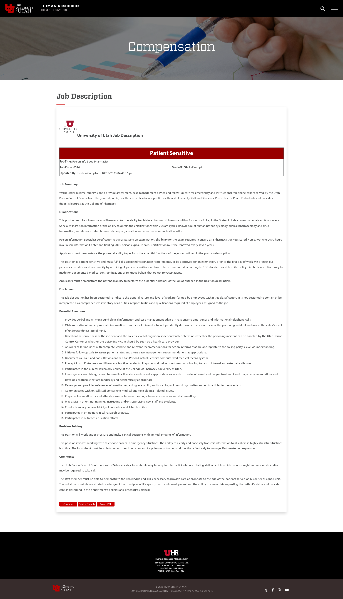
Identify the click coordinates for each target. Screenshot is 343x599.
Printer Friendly (87, 504)
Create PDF (105, 504)
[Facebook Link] (273, 590)
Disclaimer (176, 591)
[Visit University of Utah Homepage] (21, 8)
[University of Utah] (68, 588)
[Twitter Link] (266, 590)
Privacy (189, 591)
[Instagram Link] (279, 590)
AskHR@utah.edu (175, 571)
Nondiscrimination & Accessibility (149, 591)
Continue (68, 504)
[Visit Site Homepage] (171, 552)
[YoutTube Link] (287, 590)
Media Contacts (204, 591)
